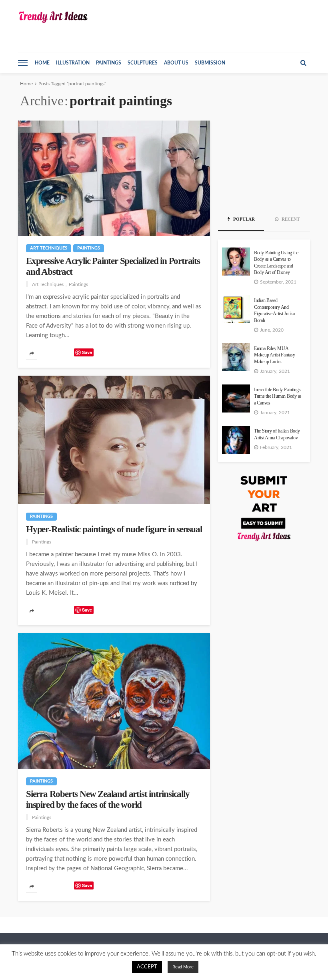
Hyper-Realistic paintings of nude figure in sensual (114, 529)
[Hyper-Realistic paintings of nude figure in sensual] (114, 440)
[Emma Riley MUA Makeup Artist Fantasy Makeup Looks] (236, 357)
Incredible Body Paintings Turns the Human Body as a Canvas (278, 396)
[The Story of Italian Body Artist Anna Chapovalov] (236, 440)
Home (42, 62)
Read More (183, 967)
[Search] (303, 62)
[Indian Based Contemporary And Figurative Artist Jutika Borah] (236, 309)
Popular (243, 219)
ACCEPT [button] (147, 967)
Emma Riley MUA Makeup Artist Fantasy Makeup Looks (274, 355)
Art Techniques (48, 248)
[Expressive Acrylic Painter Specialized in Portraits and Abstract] (114, 178)
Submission (210, 62)
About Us (176, 62)
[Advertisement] (264, 161)
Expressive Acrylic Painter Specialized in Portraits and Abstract (113, 266)
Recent (290, 219)
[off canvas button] (23, 62)
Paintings (108, 62)
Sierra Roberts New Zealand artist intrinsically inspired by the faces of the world (108, 799)
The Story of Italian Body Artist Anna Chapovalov (277, 434)
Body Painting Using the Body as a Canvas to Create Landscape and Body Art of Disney (276, 262)
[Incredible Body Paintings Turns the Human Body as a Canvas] (236, 398)
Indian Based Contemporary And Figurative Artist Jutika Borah (274, 310)
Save (87, 352)
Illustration (73, 62)
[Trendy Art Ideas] (53, 17)
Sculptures (143, 62)
